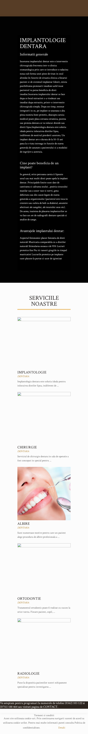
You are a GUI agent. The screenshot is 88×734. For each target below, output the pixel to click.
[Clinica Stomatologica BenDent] (44, 8)
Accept (48, 727)
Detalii (61, 727)
